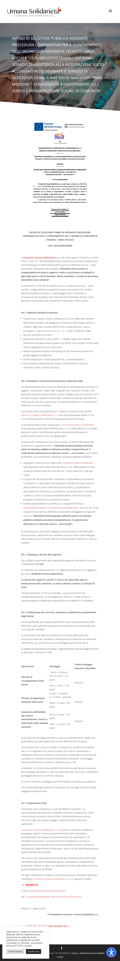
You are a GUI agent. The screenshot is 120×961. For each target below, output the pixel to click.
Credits (60, 957)
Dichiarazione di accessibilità (92, 953)
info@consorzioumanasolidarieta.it (47, 890)
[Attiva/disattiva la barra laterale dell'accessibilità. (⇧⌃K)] (111, 952)
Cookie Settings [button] (15, 951)
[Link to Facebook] (61, 949)
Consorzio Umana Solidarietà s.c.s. (39, 415)
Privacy (74, 953)
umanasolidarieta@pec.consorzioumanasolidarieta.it (51, 507)
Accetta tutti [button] (33, 951)
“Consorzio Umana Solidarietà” (77, 424)
